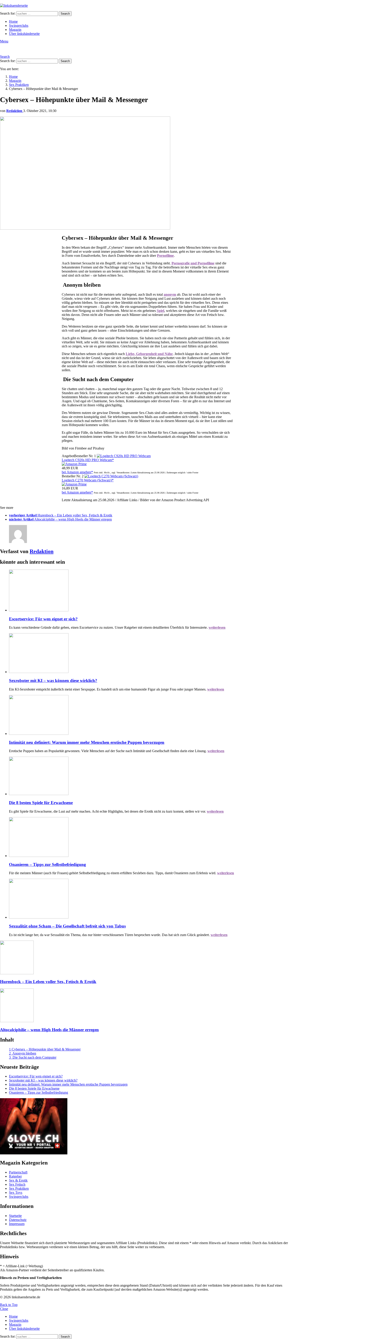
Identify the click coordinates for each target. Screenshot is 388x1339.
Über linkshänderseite (24, 34)
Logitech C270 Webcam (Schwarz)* (88, 480)
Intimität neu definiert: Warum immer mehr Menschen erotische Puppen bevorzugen (86, 742)
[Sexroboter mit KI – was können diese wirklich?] (152, 653)
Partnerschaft (18, 1172)
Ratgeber (15, 1176)
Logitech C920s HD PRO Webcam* (88, 460)
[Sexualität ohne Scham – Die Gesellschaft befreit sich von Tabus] (152, 899)
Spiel (160, 311)
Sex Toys (15, 1192)
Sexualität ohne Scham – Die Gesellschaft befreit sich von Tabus (67, 926)
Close (4, 1309)
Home (13, 21)
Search (65, 13)
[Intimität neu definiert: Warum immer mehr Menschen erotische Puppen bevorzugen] (152, 715)
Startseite (15, 1216)
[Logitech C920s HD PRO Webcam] (124, 456)
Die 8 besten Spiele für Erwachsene (41, 802)
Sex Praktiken (19, 1188)
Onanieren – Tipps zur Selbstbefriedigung (47, 864)
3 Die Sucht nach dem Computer (32, 1057)
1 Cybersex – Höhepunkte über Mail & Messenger (45, 1049)
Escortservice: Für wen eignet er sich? (43, 619)
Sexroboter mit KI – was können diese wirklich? (53, 680)
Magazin (15, 29)
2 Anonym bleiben (22, 1053)
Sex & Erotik (18, 1180)
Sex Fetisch (17, 1184)
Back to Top (9, 1305)
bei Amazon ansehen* (77, 472)
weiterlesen (217, 627)
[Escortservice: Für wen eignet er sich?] (152, 591)
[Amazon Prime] (74, 464)
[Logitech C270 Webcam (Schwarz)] (111, 476)
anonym (170, 294)
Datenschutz (17, 1220)
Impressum (16, 1224)
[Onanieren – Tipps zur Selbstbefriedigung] (152, 837)
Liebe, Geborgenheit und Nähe (149, 354)
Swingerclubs (18, 25)
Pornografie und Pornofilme (193, 263)
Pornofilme (165, 255)
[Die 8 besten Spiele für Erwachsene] (152, 776)
